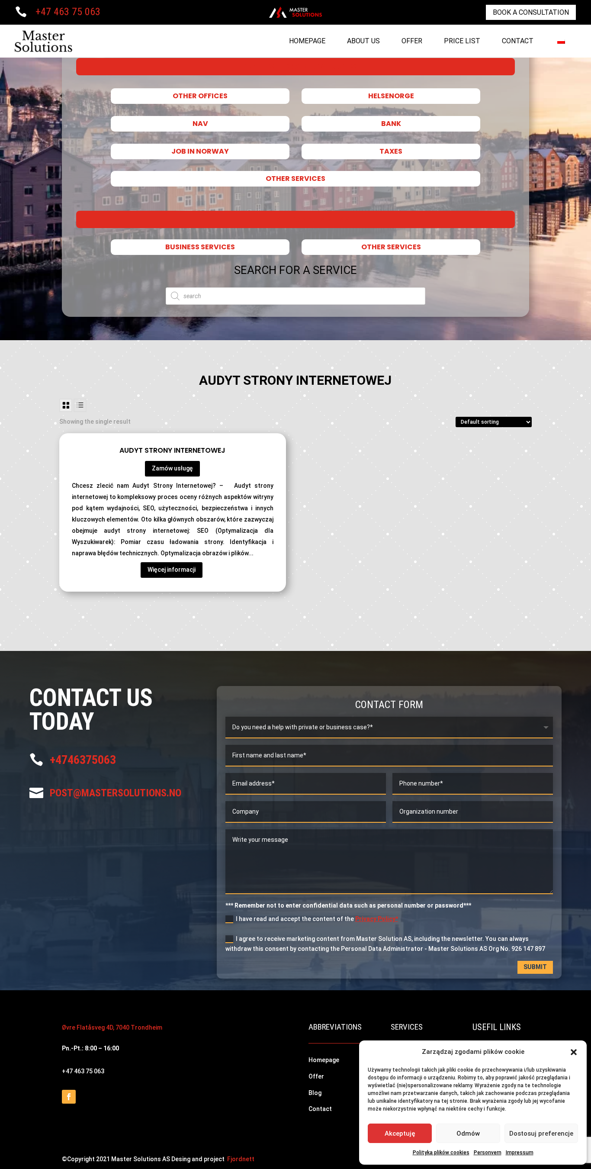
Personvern (487, 1153)
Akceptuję (400, 1133)
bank (391, 124)
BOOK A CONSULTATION (531, 12)
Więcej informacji (172, 569)
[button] (573, 1052)
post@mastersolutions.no (115, 793)
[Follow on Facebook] (69, 1097)
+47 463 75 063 (67, 12)
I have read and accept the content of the (317, 918)
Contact (517, 41)
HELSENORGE (391, 96)
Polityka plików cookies (441, 1153)
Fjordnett (240, 1159)
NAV (200, 124)
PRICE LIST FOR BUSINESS (295, 219)
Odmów (468, 1133)
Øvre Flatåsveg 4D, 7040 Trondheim (112, 1027)
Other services (295, 179)
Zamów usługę (172, 468)
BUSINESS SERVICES (200, 247)
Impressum (519, 1153)
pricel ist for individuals (295, 66)
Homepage (307, 41)
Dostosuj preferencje (541, 1133)
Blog (314, 1092)
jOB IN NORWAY (200, 151)
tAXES (391, 151)
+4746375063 (83, 760)
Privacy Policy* (376, 918)
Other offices (200, 96)
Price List (462, 41)
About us (363, 41)
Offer (411, 41)
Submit (535, 966)
